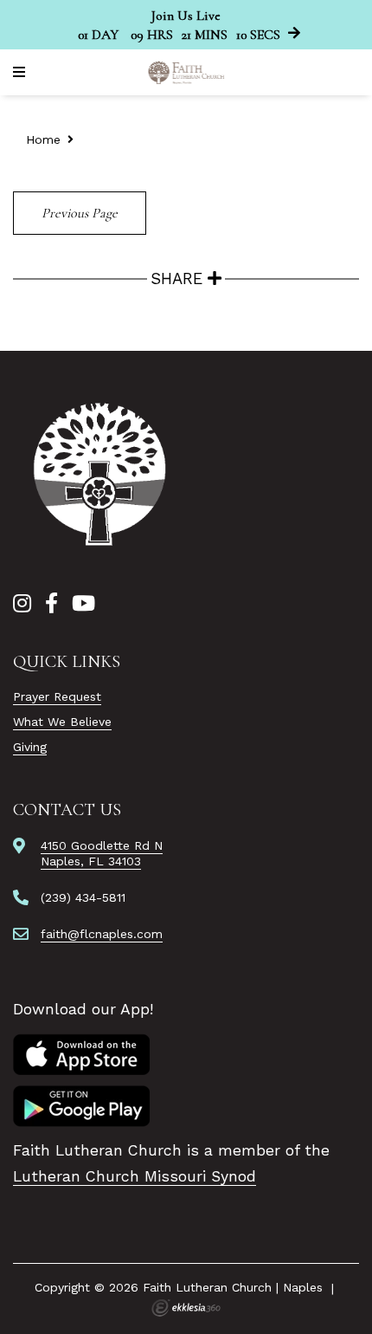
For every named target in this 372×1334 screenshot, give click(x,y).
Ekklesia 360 (186, 1308)
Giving (30, 747)
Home (43, 139)
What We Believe (62, 722)
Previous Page (80, 213)
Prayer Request (57, 696)
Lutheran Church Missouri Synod (134, 1176)
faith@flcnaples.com (102, 934)
